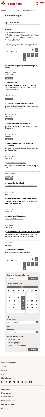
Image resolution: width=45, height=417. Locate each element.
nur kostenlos (14, 340)
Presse (4, 374)
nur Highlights (14, 343)
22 (32, 304)
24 (9, 308)
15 (32, 301)
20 (23, 304)
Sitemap (4, 408)
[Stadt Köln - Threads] (10, 382)
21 (27, 304)
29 (32, 308)
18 (14, 304)
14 (27, 301)
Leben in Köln (6, 10)
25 (14, 308)
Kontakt (4, 370)
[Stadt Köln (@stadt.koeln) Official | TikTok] (30, 382)
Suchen (33, 278)
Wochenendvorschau (17, 346)
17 (9, 304)
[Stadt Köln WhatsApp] (26, 382)
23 (36, 304)
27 (23, 308)
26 (18, 308)
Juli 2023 (22, 287)
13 (23, 301)
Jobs (3, 366)
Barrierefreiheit (7, 397)
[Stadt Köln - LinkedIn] (18, 382)
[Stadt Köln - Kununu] (22, 382)
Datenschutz (6, 393)
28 (27, 308)
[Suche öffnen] (37, 3)
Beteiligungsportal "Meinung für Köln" (22, 45)
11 (14, 301)
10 (9, 301)
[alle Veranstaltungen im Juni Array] (8, 287)
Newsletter (6, 378)
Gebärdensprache (8, 400)
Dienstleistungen (8, 362)
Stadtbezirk (11, 318)
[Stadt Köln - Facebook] (2, 382)
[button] (42, 4)
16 (36, 301)
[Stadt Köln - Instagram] (6, 382)
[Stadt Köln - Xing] (14, 382)
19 (18, 304)
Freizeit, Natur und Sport (25, 10)
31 (9, 311)
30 (36, 308)
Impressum (5, 389)
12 (18, 301)
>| (24, 59)
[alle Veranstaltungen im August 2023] (36, 287)
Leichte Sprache (7, 404)
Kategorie (10, 327)
